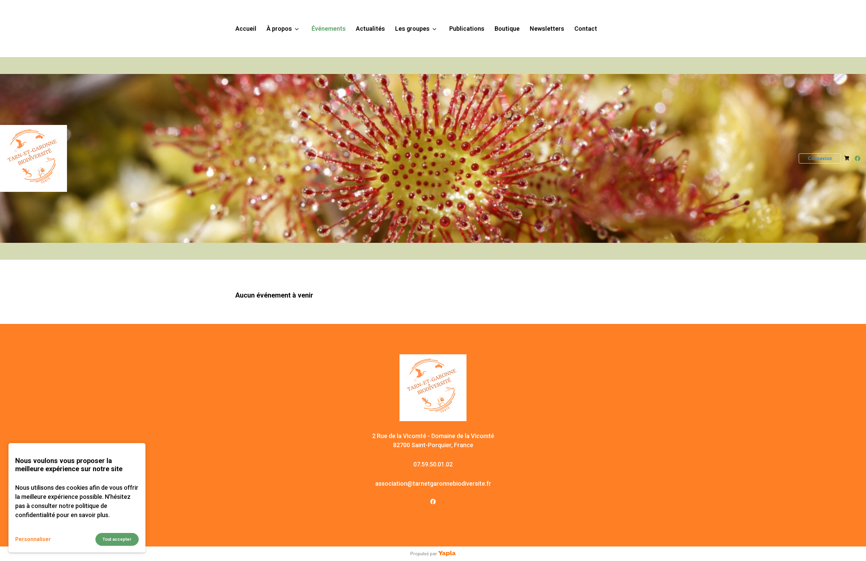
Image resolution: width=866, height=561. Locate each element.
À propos (279, 28)
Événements (329, 28)
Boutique (507, 28)
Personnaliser (33, 539)
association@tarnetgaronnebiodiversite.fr (433, 483)
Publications (466, 28)
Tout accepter (117, 539)
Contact (585, 28)
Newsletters (547, 28)
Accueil (245, 28)
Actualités (370, 28)
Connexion (820, 158)
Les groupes (412, 28)
